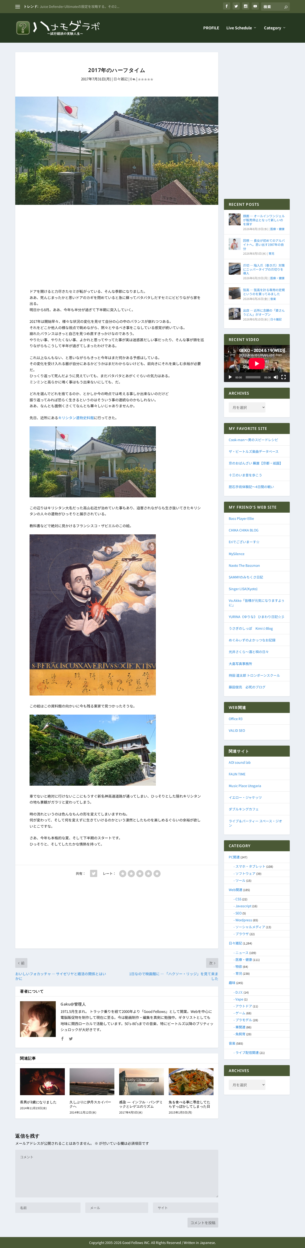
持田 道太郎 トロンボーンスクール (254, 675)
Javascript (243, 905)
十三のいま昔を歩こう (245, 475)
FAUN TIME (237, 774)
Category (272, 28)
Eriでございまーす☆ (244, 541)
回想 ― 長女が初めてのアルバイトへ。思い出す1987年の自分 (264, 244)
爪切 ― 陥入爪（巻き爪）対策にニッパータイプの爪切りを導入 (264, 269)
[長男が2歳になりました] (42, 1081)
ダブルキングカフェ (244, 809)
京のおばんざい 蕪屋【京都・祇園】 (256, 463)
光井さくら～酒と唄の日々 (249, 651)
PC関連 (234, 857)
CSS (238, 899)
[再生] (230, 377)
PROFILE (211, 28)
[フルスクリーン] (283, 377)
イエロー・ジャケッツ (245, 797)
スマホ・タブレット (250, 866)
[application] (257, 363)
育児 (271, 253)
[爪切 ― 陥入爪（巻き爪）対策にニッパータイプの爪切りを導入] (235, 269)
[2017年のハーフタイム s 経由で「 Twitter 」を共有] (93, 873)
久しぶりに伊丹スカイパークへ (90, 1104)
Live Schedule (239, 28)
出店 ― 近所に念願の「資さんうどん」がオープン (264, 312)
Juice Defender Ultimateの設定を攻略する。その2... (79, 6)
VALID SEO (237, 730)
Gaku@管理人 (73, 1004)
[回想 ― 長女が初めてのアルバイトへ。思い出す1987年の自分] (235, 244)
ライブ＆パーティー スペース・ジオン (255, 823)
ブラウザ (242, 933)
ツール (240, 880)
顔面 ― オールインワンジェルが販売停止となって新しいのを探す (264, 220)
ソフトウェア (245, 873)
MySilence (236, 553)
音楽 (273, 299)
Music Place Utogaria (245, 785)
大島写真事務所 (240, 663)
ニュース (242, 952)
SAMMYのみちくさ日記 (246, 577)
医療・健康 (277, 229)
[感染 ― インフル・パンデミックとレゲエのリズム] (141, 1081)
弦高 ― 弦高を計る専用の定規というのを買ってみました (264, 292)
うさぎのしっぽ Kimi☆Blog (251, 628)
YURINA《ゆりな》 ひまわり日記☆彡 (257, 616)
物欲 (238, 966)
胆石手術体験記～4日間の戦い (251, 486)
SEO (238, 913)
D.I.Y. (239, 992)
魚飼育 (240, 1033)
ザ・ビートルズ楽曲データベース (254, 451)
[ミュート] (276, 377)
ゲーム (240, 1013)
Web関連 (235, 889)
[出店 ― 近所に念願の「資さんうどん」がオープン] (235, 314)
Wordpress (243, 920)
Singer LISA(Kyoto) (243, 588)
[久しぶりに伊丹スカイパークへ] (92, 1081)
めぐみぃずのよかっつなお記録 (252, 640)
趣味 (232, 982)
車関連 (240, 1027)
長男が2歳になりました (38, 1102)
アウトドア (243, 1006)
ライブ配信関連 (247, 1052)
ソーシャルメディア (250, 926)
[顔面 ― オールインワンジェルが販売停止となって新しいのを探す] (235, 219)
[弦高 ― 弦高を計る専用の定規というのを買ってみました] (235, 293)
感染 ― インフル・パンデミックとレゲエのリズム (141, 1104)
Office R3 (236, 718)
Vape (239, 999)
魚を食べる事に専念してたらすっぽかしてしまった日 (189, 1104)
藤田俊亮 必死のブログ (247, 687)
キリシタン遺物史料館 (76, 417)
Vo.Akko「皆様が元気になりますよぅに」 (257, 602)
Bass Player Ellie (241, 518)
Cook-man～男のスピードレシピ (253, 439)
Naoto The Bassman (244, 565)
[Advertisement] (116, 247)
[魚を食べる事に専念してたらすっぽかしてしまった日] (191, 1081)
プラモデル (243, 1019)
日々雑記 (120, 78)
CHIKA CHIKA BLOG (244, 530)
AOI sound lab (240, 762)
